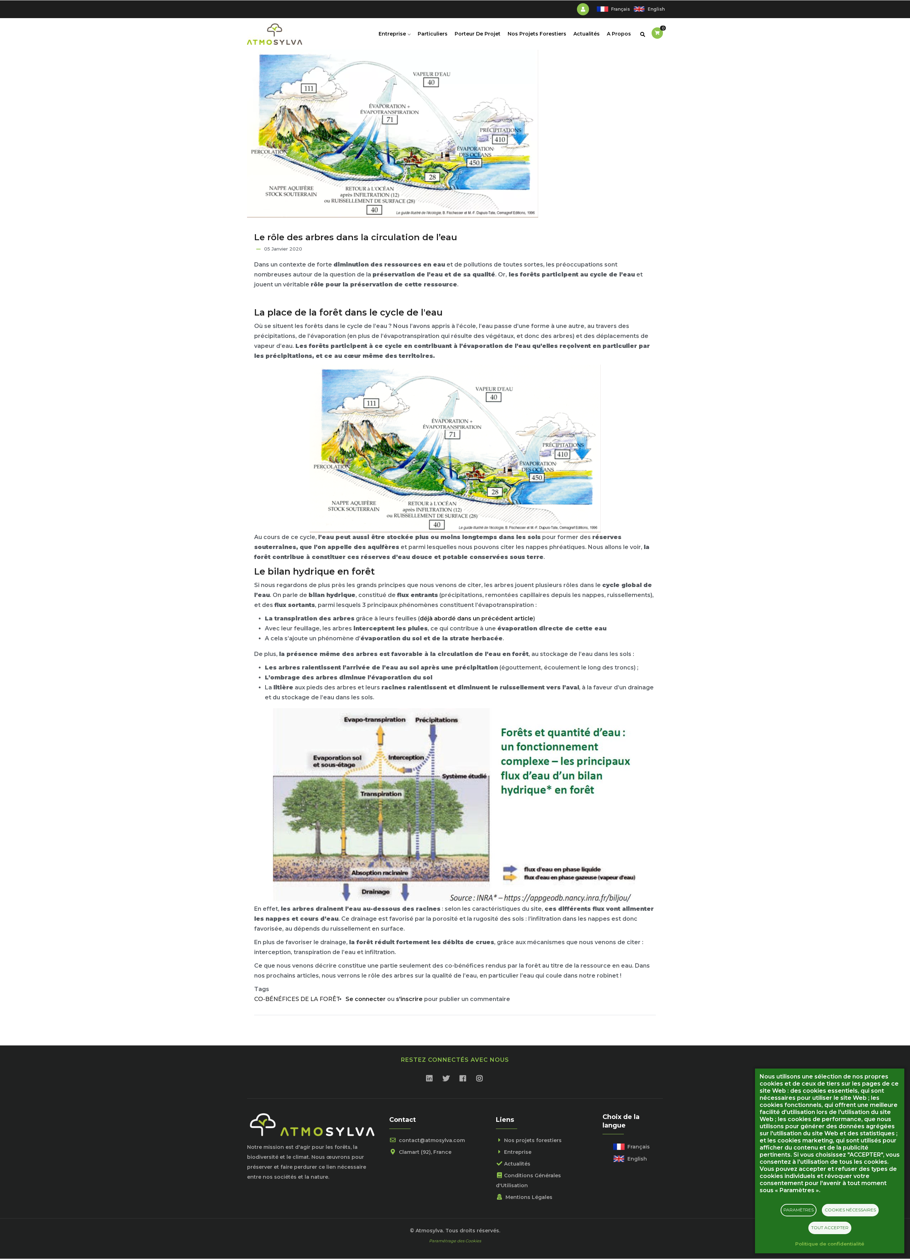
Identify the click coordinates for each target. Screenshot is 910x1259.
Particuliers (433, 34)
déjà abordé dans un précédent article (476, 618)
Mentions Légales (528, 1197)
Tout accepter (830, 1227)
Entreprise (393, 34)
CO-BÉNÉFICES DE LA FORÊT (297, 999)
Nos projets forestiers (537, 34)
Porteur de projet (477, 34)
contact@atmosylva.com (431, 1140)
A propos (619, 34)
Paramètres (798, 1209)
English (656, 9)
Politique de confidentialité (829, 1244)
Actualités (586, 34)
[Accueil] (274, 32)
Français (620, 9)
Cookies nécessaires (850, 1209)
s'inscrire (409, 999)
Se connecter (366, 999)
